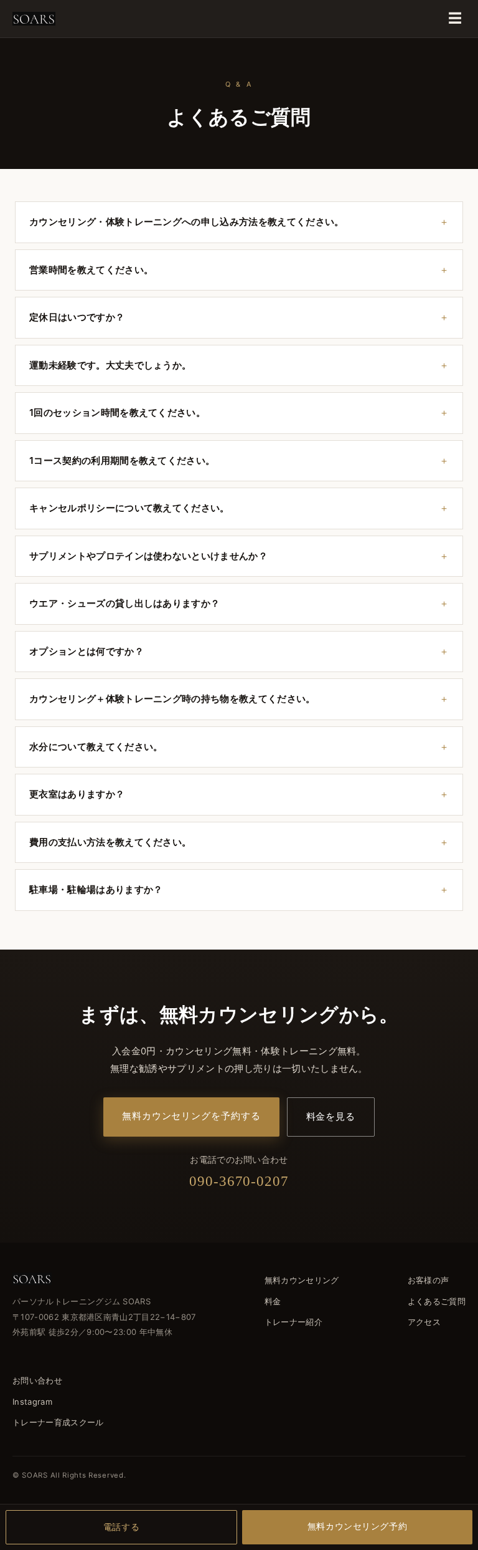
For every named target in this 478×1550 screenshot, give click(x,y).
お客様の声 (428, 1280)
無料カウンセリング (302, 1280)
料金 (273, 1301)
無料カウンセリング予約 (357, 1526)
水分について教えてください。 (95, 747)
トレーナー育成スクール (58, 1422)
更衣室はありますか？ (76, 794)
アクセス (424, 1322)
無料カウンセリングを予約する (191, 1116)
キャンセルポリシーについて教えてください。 (129, 508)
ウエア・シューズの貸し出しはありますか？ (124, 603)
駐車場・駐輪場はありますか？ (95, 889)
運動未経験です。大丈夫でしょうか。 (110, 365)
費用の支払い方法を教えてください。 (110, 842)
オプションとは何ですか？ (86, 651)
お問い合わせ (37, 1380)
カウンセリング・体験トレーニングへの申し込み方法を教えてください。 (186, 222)
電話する (121, 1526)
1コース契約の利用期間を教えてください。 (122, 460)
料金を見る (331, 1116)
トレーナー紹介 (293, 1322)
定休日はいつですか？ (76, 317)
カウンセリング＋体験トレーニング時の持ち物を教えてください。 (172, 699)
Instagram (32, 1402)
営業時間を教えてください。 (91, 270)
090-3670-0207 (239, 1181)
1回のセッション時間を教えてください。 (117, 412)
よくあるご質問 (437, 1301)
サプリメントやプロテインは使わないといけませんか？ (148, 556)
